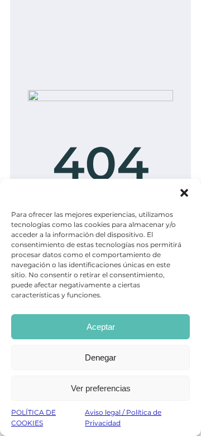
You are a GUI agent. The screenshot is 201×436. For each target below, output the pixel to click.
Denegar (100, 357)
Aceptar (101, 326)
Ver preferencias (101, 388)
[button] (184, 192)
